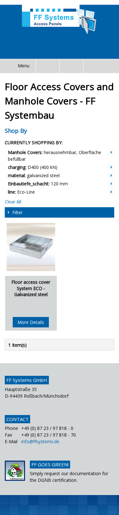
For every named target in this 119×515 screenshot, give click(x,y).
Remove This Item (111, 152)
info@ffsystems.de (40, 441)
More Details (30, 322)
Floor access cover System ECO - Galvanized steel (30, 288)
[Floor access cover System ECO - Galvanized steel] (31, 247)
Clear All (13, 202)
